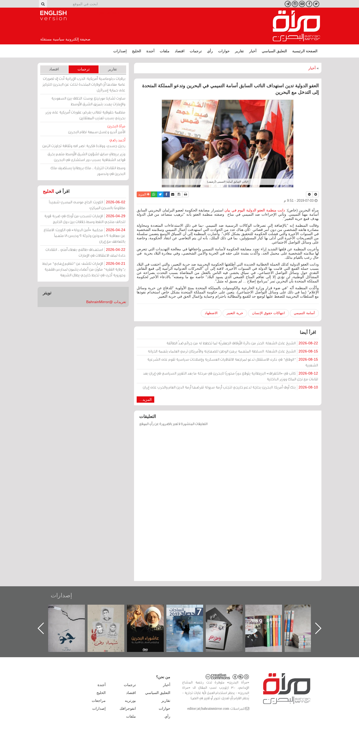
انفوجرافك (128, 708)
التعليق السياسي (274, 51)
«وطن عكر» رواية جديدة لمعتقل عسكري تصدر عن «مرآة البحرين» (269, 619)
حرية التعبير (235, 313)
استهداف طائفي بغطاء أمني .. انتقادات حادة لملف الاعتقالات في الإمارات (85, 252)
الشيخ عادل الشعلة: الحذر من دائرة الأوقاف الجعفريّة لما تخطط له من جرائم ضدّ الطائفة (242, 343)
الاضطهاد (211, 313)
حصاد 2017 (229, 610)
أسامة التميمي (304, 313)
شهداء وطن (151, 610)
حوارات (224, 51)
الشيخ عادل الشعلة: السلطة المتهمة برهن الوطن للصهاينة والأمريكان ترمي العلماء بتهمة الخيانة (233, 351)
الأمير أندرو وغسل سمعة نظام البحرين (96, 128)
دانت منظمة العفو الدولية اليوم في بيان (254, 210)
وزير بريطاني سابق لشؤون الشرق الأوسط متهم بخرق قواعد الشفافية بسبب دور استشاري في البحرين (86, 156)
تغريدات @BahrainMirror (106, 302)
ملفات (165, 51)
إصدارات (120, 51)
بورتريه (130, 700)
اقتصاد (179, 51)
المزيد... (145, 399)
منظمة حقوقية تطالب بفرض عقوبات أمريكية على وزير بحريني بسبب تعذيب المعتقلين (85, 115)
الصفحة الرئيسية (304, 51)
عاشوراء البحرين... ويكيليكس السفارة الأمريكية (190, 616)
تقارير (239, 51)
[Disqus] (228, 506)
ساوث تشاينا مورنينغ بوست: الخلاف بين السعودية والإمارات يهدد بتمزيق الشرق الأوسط (88, 101)
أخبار (253, 51)
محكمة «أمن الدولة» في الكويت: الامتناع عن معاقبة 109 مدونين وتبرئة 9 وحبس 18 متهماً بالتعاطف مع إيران (84, 235)
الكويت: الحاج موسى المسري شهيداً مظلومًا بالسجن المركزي (87, 204)
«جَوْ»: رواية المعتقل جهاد (111, 613)
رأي (210, 51)
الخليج (136, 51)
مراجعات (99, 700)
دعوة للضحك (72, 610)
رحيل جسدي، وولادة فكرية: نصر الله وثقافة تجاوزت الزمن (83, 142)
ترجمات (196, 51)
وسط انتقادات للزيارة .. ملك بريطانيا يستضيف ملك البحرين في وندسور (87, 170)
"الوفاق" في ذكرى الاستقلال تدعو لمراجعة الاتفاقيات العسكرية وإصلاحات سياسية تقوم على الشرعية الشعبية (232, 362)
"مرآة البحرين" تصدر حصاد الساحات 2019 (308, 616)
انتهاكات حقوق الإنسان (268, 313)
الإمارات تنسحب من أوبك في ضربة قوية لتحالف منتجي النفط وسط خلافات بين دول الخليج (84, 218)
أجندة (150, 51)
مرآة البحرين (296, 26)
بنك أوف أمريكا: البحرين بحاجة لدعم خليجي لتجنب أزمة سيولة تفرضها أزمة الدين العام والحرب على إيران (230, 387)
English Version (53, 15)
